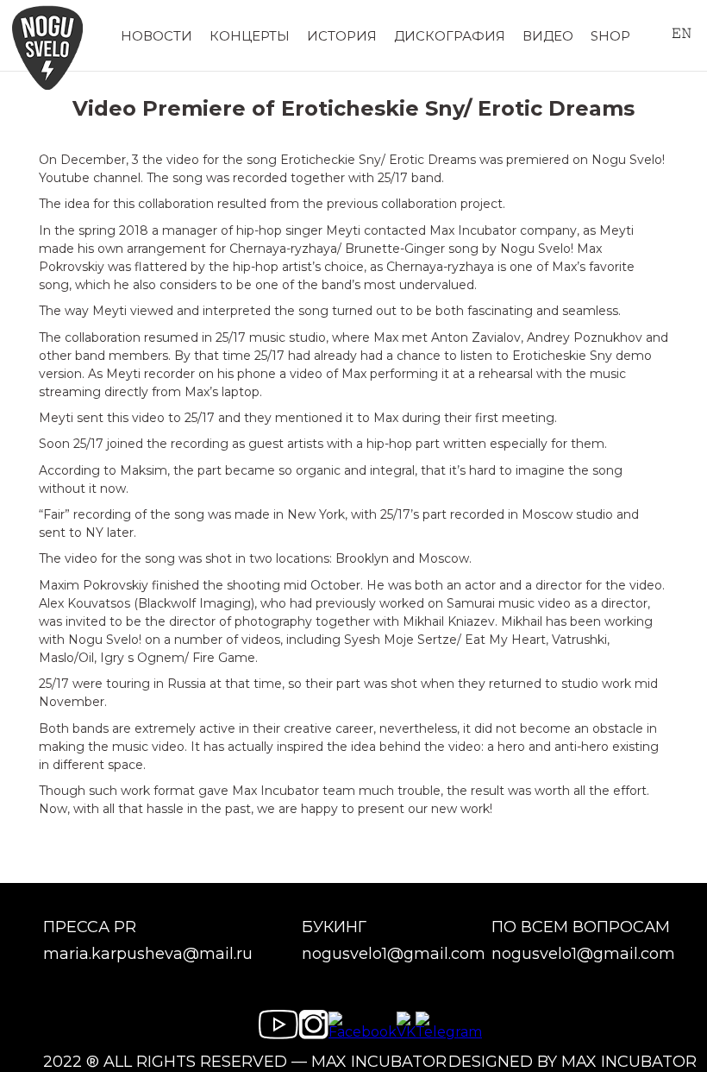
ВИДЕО (547, 36)
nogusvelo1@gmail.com (393, 954)
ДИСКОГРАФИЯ (449, 36)
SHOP (610, 36)
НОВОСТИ (156, 36)
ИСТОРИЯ (342, 36)
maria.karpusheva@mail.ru (148, 954)
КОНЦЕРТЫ (250, 36)
